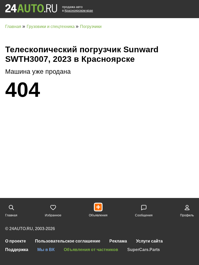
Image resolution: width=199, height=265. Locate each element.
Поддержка (16, 249)
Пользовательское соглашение (67, 241)
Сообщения (144, 215)
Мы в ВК (46, 249)
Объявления (98, 215)
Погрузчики (91, 26)
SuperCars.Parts (143, 249)
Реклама (118, 241)
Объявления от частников (91, 249)
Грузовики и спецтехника (51, 26)
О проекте (15, 241)
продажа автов (77, 8)
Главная (13, 26)
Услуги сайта (149, 241)
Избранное (53, 215)
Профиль (187, 215)
